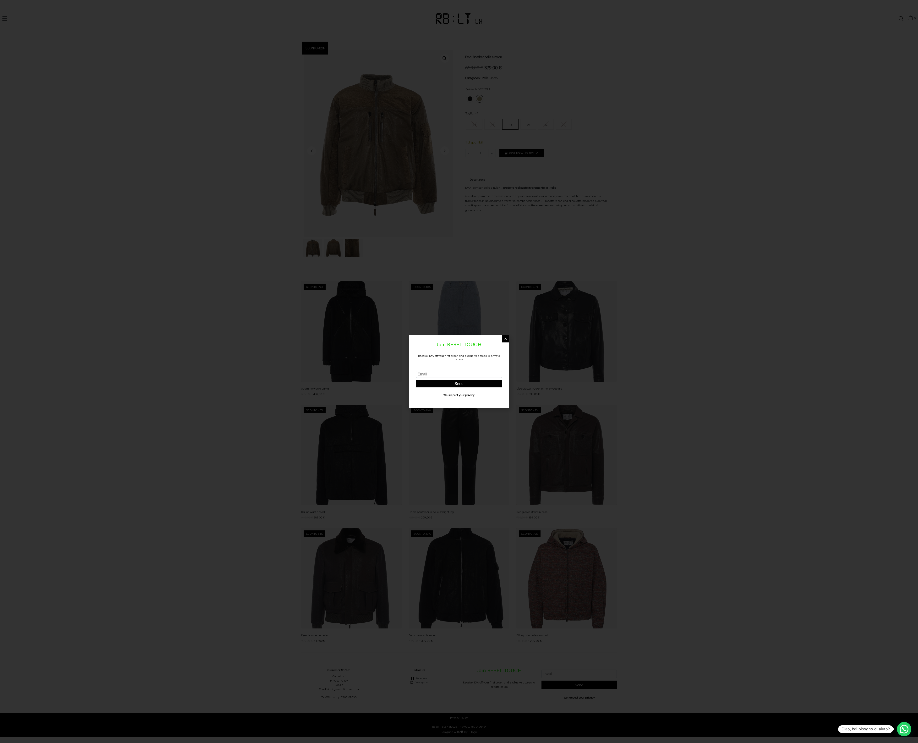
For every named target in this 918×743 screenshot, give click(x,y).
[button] (904, 729)
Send (459, 384)
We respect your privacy (458, 395)
